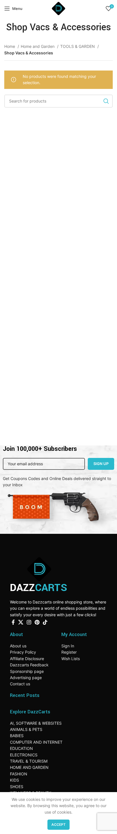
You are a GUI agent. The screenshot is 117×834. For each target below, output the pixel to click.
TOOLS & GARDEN (78, 46)
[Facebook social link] (13, 622)
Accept (58, 824)
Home (10, 46)
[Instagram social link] (29, 622)
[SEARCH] (106, 101)
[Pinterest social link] (37, 622)
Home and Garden (38, 46)
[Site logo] (58, 8)
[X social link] (20, 622)
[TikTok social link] (45, 622)
